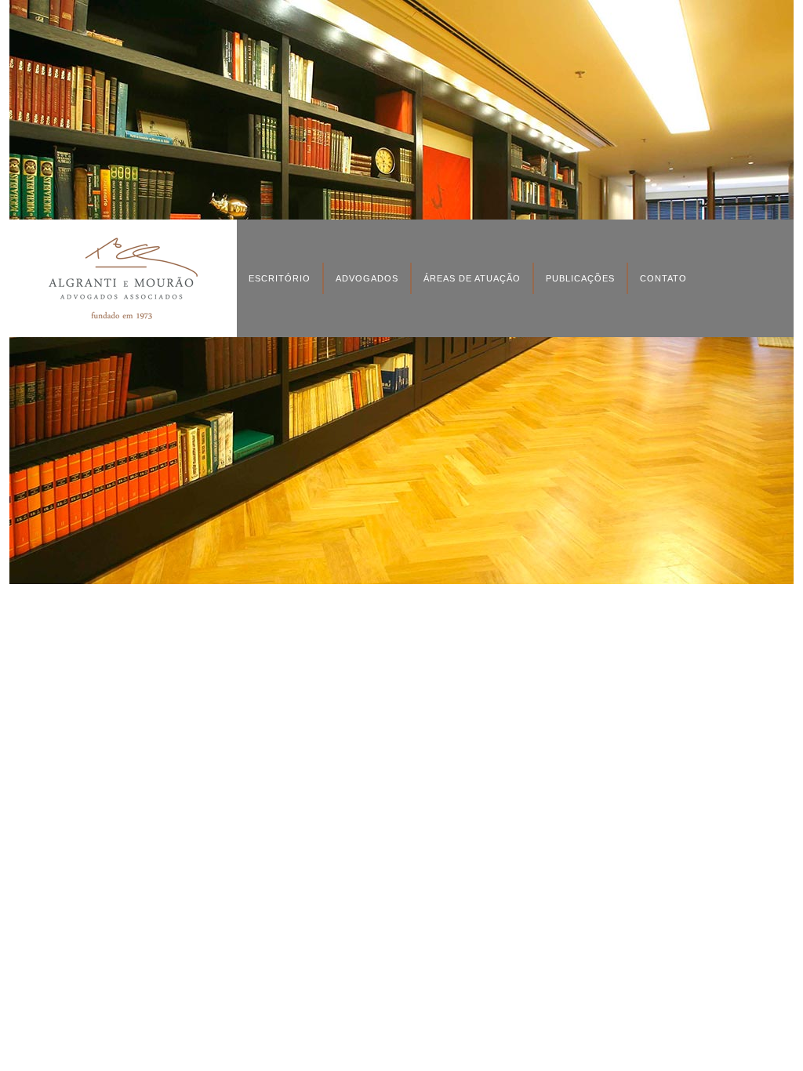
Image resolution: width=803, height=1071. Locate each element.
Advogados (367, 278)
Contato (663, 278)
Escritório (280, 278)
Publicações (580, 278)
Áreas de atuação (472, 278)
